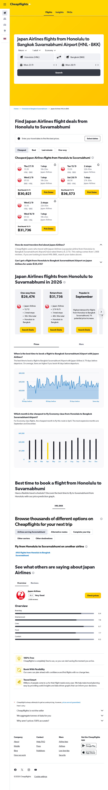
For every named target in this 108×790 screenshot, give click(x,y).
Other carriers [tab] (23, 538)
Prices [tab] (36, 344)
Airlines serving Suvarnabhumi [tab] (31, 532)
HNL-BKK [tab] (59, 506)
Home (16, 109)
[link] (28, 330)
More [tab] (81, 344)
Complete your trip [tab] (81, 532)
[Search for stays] (4, 19)
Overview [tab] (21, 583)
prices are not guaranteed (71, 702)
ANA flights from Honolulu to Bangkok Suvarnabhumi (33, 554)
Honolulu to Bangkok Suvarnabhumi (34, 109)
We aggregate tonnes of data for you (34, 715)
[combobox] (50, 50)
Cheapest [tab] (21, 150)
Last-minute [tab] (47, 150)
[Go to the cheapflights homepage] (20, 4)
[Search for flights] (4, 13)
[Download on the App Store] (88, 752)
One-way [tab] (62, 150)
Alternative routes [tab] (59, 532)
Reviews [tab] (34, 583)
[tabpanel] (59, 412)
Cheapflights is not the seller (30, 710)
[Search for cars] (4, 25)
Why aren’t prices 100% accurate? (33, 720)
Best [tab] (34, 150)
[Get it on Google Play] (88, 745)
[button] (5, 4)
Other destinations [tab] (44, 538)
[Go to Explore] (4, 30)
